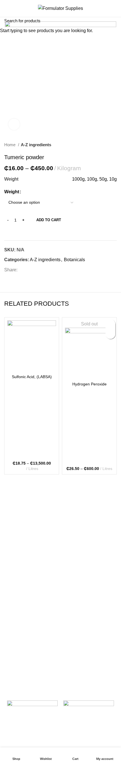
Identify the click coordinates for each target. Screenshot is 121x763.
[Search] (115, 8)
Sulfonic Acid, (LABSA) (32, 376)
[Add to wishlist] (110, 324)
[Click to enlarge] (14, 124)
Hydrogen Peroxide (89, 384)
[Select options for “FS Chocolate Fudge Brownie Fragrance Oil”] (110, 334)
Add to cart (48, 220)
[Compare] (32, 364)
